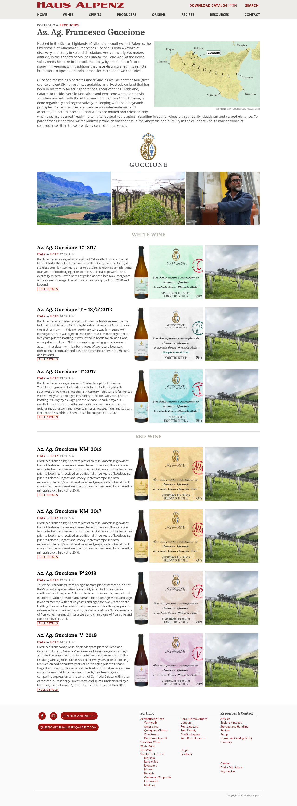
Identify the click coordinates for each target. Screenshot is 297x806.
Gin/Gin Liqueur (191, 734)
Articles (225, 719)
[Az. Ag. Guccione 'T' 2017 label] (176, 396)
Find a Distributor (231, 767)
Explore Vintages (231, 722)
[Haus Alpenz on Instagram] (53, 715)
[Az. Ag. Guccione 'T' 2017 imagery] (231, 421)
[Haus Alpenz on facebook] (42, 715)
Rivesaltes (150, 765)
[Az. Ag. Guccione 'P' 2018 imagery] (231, 623)
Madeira (149, 785)
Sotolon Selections (152, 754)
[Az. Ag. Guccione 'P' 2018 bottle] (141, 598)
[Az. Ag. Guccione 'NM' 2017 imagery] (231, 561)
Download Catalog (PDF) (236, 738)
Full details (48, 289)
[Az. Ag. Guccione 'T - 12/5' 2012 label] (176, 334)
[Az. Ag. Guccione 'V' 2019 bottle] (141, 660)
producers (69, 25)
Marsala (149, 758)
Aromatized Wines (152, 719)
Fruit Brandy (188, 730)
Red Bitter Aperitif (155, 738)
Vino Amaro (151, 734)
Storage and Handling (234, 726)
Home (42, 14)
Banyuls (149, 773)
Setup (224, 734)
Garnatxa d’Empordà (157, 777)
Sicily (54, 254)
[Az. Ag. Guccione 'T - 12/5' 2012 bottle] (141, 334)
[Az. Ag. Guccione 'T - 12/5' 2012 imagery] (231, 359)
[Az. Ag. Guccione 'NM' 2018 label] (176, 474)
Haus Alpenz (80, 7)
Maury (148, 769)
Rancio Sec (151, 762)
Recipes (187, 14)
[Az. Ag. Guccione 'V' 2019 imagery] (231, 685)
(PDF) (213, 5)
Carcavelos (151, 781)
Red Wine (146, 750)
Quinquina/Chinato (156, 730)
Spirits (95, 14)
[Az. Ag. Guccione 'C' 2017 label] (176, 272)
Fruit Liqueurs (189, 726)
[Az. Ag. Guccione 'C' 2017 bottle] (141, 272)
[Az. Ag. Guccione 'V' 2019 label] (176, 660)
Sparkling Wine (150, 742)
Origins (159, 14)
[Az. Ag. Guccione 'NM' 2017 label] (176, 536)
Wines (68, 14)
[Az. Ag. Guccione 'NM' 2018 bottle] (141, 474)
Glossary (226, 742)
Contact (252, 14)
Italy (41, 254)
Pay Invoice (227, 771)
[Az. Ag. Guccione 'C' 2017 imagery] (231, 297)
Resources (219, 14)
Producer (186, 754)
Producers (126, 14)
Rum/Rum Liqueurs (193, 738)
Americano (151, 726)
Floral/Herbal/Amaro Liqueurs (194, 721)
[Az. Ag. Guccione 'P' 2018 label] (176, 598)
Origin (184, 750)
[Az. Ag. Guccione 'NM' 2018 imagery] (231, 499)
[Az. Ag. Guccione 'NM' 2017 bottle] (141, 536)
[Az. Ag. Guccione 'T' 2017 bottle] (141, 396)
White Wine (147, 746)
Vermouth (150, 722)
